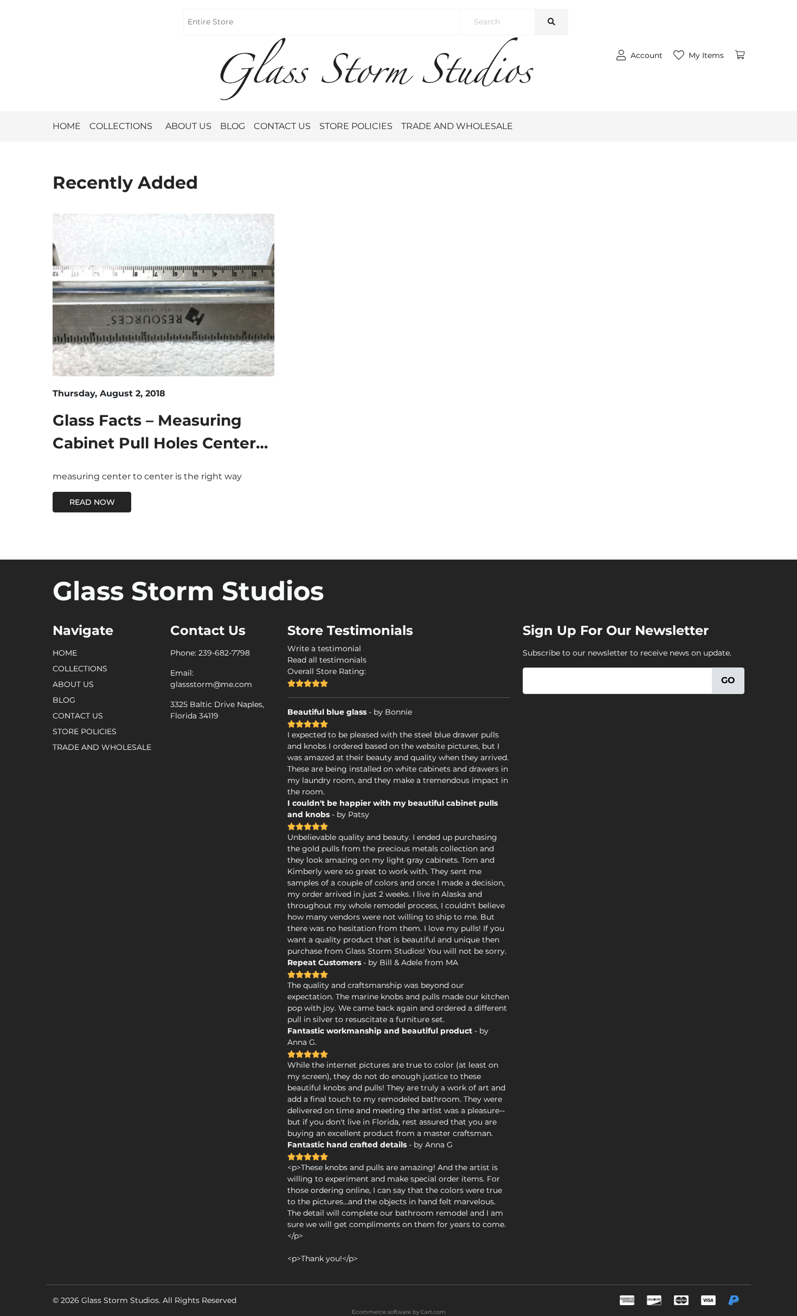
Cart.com (433, 1311)
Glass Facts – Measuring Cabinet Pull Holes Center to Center (154, 443)
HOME (67, 126)
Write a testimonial (324, 648)
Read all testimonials (327, 660)
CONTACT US (282, 126)
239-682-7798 (224, 653)
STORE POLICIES (356, 126)
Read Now (92, 502)
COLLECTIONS (120, 126)
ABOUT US (188, 126)
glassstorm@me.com (211, 684)
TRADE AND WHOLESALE (457, 126)
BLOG (232, 126)
